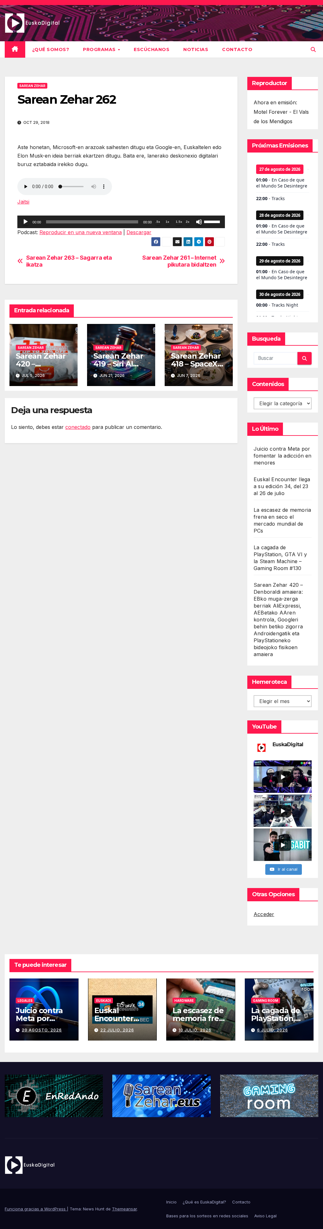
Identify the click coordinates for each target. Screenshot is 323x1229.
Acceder (264, 914)
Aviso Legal (265, 1215)
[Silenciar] (199, 222)
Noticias (195, 49)
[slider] (213, 221)
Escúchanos (151, 49)
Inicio (171, 1201)
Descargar (138, 232)
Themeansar (124, 1208)
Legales (25, 1000)
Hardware (184, 1000)
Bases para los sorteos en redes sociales (207, 1215)
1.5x (179, 221)
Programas (100, 49)
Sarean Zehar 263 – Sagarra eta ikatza (69, 261)
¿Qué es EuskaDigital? (204, 1201)
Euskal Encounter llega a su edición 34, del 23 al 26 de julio (282, 486)
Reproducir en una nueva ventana (80, 232)
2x (188, 221)
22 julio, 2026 (117, 1030)
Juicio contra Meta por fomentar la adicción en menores (283, 456)
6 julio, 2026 (272, 1030)
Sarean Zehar (32, 86)
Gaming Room (265, 1000)
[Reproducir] (25, 222)
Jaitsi (23, 202)
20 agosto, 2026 (42, 1030)
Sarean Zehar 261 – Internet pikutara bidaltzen (179, 261)
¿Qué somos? (50, 49)
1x (167, 221)
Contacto (237, 49)
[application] (121, 222)
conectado (78, 427)
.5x (158, 221)
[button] (313, 49)
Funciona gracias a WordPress (36, 1208)
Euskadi (103, 1000)
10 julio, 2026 (195, 1030)
